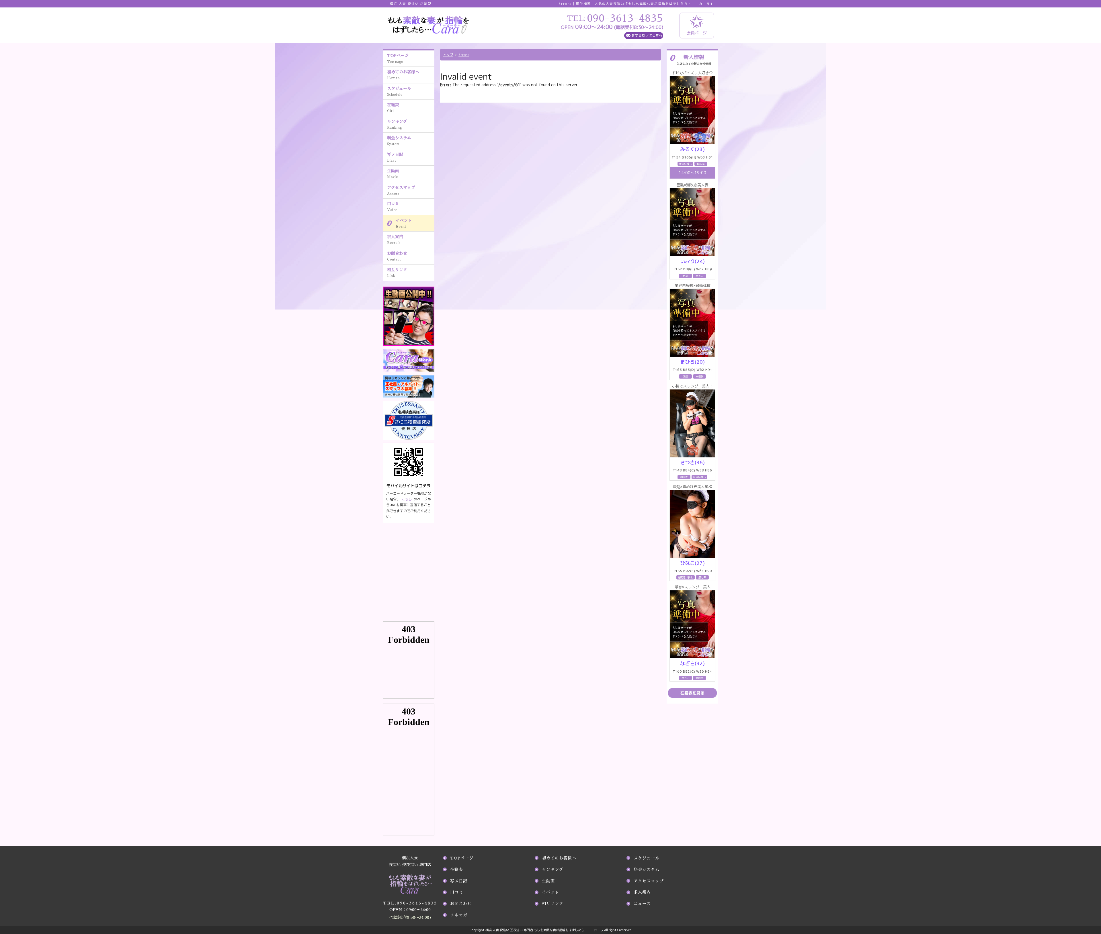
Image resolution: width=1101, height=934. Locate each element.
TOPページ (398, 58)
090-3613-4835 (410, 903)
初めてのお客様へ (403, 75)
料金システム (399, 141)
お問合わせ (397, 256)
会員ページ (697, 33)
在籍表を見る (692, 693)
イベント (404, 223)
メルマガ (458, 915)
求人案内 (395, 239)
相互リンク (397, 272)
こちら (407, 499)
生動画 (393, 174)
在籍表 (393, 108)
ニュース (642, 904)
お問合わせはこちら (646, 35)
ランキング (397, 124)
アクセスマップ (401, 190)
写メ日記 (395, 157)
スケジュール (399, 91)
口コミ (393, 207)
